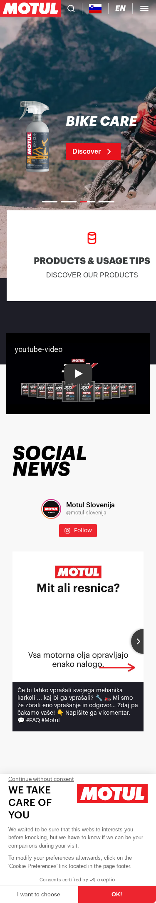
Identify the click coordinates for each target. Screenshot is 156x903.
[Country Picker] (95, 8)
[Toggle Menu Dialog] (144, 8)
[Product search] (71, 8)
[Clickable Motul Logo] (30, 8)
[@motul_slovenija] (51, 509)
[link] (78, 137)
